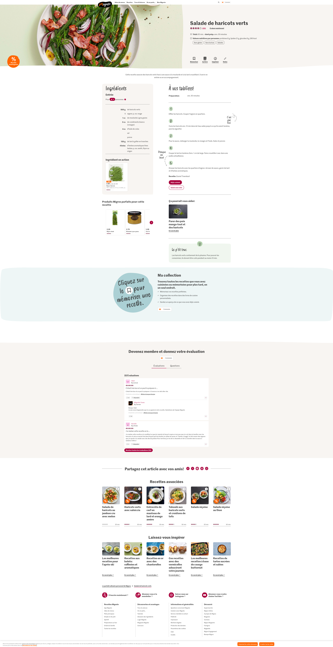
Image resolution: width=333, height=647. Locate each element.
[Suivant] (151, 222)
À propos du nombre (125, 99)
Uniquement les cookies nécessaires (247, 644)
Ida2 (133, 381)
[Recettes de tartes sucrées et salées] (222, 559)
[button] (128, 382)
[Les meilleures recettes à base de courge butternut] (200, 559)
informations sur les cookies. (30, 645)
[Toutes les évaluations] (196, 28)
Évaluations (158, 365)
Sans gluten (198, 43)
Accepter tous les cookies (266, 644)
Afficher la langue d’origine (148, 394)
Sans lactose (209, 43)
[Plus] (205, 397)
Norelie (134, 424)
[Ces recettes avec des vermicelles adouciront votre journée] (177, 559)
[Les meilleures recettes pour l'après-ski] (111, 559)
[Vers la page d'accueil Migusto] (105, 3)
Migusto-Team (139, 402)
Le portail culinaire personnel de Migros (116, 586)
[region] (166, 644)
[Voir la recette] (111, 506)
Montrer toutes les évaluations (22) (138, 450)
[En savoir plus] (178, 226)
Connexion (227, 2)
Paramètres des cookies (178, 628)
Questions (175, 365)
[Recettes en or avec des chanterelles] (155, 559)
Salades (220, 43)
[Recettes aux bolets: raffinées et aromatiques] (133, 559)
